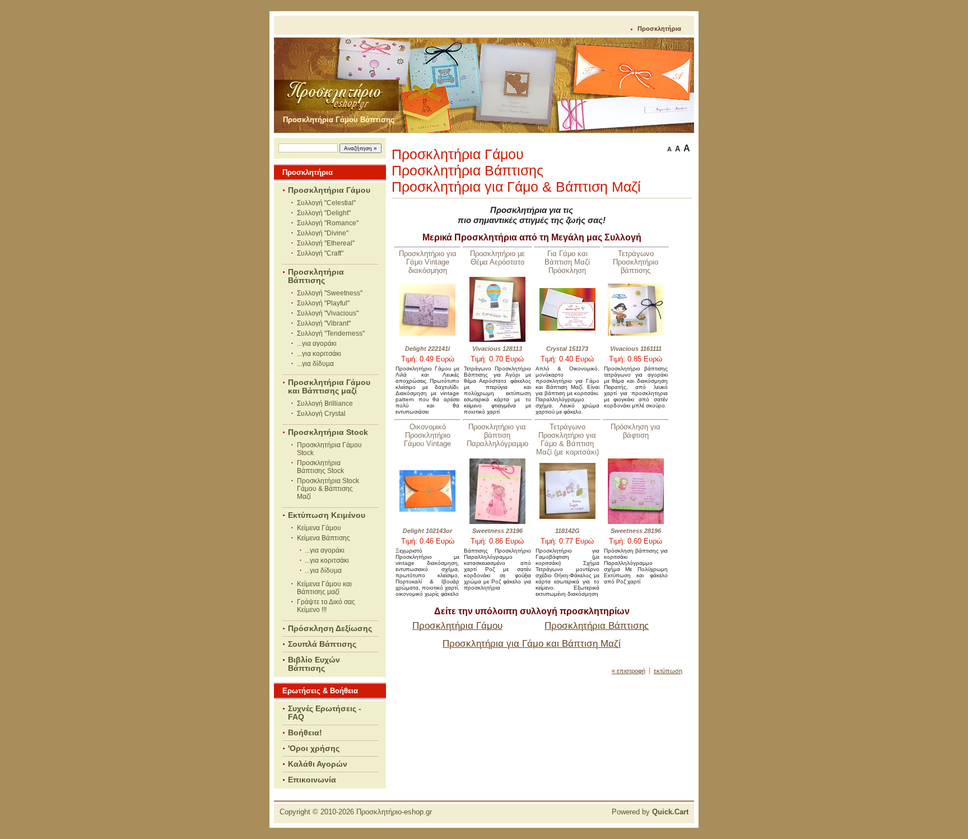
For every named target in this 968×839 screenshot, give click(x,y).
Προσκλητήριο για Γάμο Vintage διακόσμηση (428, 262)
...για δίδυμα (315, 364)
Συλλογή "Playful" (323, 303)
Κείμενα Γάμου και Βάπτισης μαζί (324, 588)
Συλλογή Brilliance (325, 403)
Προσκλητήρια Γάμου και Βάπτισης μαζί (329, 386)
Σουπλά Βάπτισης (322, 644)
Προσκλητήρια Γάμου (329, 190)
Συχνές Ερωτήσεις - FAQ (324, 712)
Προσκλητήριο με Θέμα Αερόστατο (497, 257)
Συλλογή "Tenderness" (331, 333)
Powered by (650, 812)
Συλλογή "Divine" (322, 233)
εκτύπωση (668, 671)
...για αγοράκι (317, 343)
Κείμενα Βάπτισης (323, 538)
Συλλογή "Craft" (320, 253)
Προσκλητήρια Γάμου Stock (329, 449)
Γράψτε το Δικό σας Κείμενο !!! (326, 606)
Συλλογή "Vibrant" (324, 323)
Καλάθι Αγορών (317, 764)
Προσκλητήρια (659, 28)
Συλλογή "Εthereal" (326, 243)
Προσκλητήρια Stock (328, 432)
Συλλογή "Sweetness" (329, 293)
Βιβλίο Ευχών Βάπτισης (314, 664)
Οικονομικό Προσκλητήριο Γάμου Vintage (427, 435)
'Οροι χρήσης (313, 748)
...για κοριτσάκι (319, 354)
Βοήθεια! (305, 733)
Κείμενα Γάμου (319, 528)
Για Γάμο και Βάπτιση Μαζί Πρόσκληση (567, 262)
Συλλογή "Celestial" (326, 203)
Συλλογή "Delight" (324, 213)
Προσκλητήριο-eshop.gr (394, 812)
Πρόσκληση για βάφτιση (635, 431)
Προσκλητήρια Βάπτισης (316, 276)
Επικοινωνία (312, 780)
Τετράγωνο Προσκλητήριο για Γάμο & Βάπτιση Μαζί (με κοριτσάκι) (567, 439)
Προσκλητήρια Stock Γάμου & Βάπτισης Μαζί (328, 488)
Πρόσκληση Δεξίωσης (330, 628)
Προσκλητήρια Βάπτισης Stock (320, 467)
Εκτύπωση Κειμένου (326, 515)
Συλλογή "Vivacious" (328, 313)
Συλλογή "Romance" (328, 223)
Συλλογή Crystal (321, 414)
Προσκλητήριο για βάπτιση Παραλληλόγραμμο (497, 435)
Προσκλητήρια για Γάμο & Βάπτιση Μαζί (516, 186)
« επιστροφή (628, 671)
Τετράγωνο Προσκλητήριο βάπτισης (635, 262)
